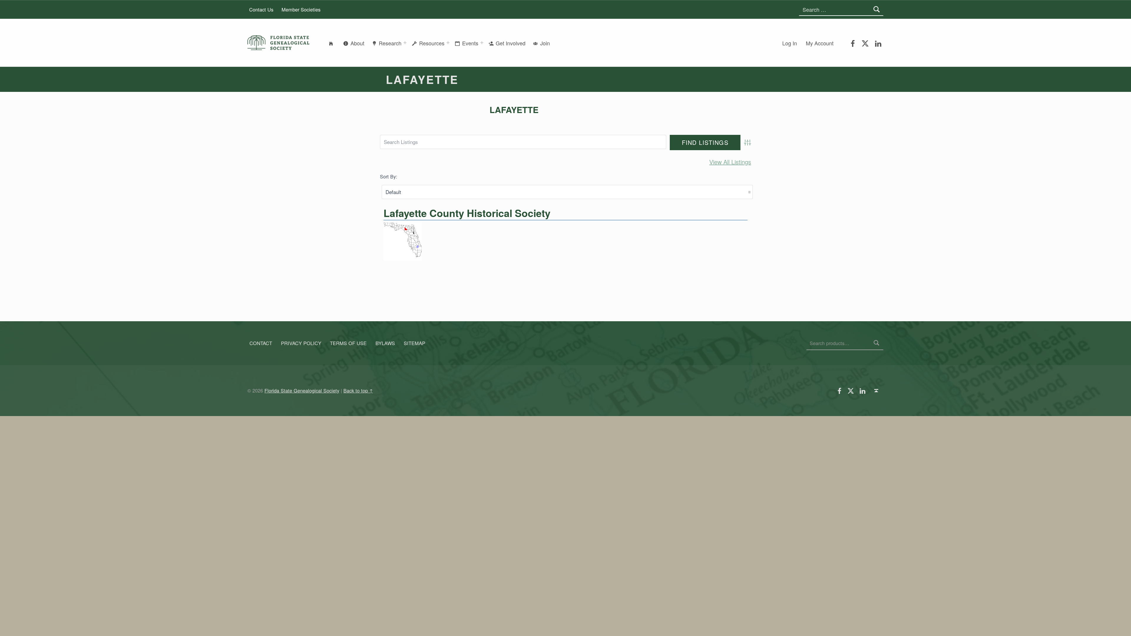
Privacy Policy (301, 343)
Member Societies (301, 9)
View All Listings (730, 162)
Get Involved (510, 43)
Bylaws (385, 343)
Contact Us (261, 9)
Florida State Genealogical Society (301, 390)
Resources (431, 43)
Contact (260, 343)
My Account (820, 43)
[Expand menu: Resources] (448, 42)
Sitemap (414, 343)
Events (470, 43)
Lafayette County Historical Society (466, 213)
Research (390, 43)
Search (877, 343)
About (357, 43)
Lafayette (514, 109)
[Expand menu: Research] (405, 42)
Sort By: (388, 176)
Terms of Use (348, 343)
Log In (789, 43)
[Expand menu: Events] (481, 42)
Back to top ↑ (358, 390)
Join (545, 43)
